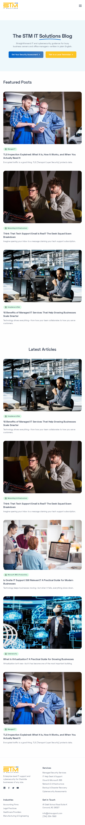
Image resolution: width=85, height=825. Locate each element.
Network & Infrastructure (53, 784)
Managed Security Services (54, 773)
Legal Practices (10, 808)
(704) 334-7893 (49, 816)
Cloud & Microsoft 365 (52, 780)
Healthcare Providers (12, 812)
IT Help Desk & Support (52, 777)
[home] (10, 5)
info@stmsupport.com (52, 813)
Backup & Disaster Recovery (54, 788)
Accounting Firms (11, 805)
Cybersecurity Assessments (54, 792)
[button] (80, 5)
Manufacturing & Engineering (16, 816)
